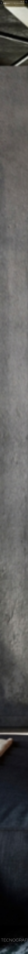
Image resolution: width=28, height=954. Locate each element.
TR (23, 1)
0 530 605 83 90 (20, 3)
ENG (21, 1)
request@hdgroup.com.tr (19, 5)
